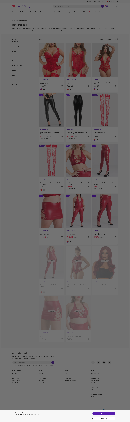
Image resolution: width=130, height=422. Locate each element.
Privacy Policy (30, 414)
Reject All (104, 418)
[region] (65, 416)
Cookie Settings (18, 414)
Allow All (104, 414)
